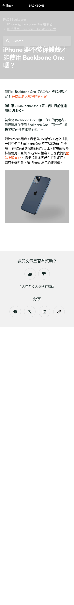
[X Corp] (29, 311)
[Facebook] (15, 311)
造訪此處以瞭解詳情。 (27, 96)
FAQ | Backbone (14, 19)
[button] (39, 6)
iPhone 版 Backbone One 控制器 (30, 24)
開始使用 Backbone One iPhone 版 (31, 29)
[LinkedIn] (44, 311)
